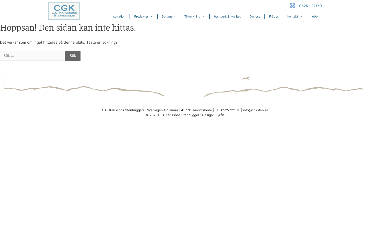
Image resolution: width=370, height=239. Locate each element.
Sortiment (168, 16)
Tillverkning (192, 16)
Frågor (273, 16)
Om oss (255, 16)
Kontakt (292, 16)
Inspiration (118, 16)
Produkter (141, 16)
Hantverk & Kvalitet (227, 16)
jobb (315, 16)
